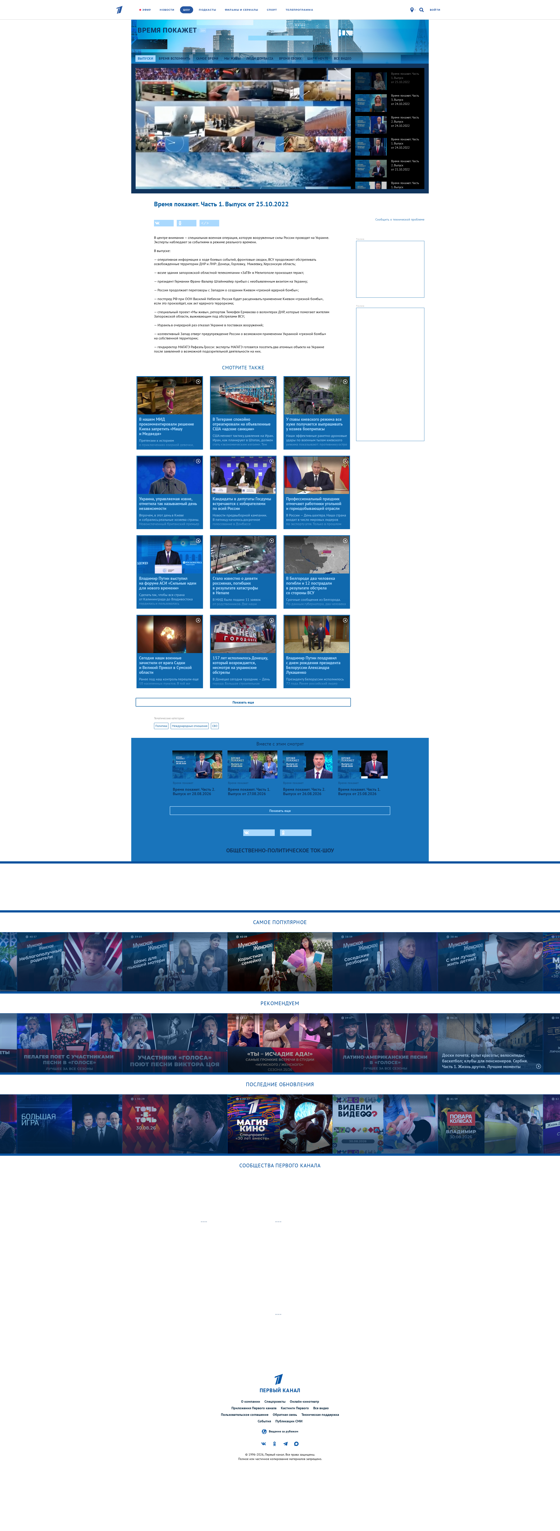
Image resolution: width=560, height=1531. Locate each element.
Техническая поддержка (320, 1414)
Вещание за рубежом (283, 1431)
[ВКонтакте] (164, 223)
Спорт (272, 9)
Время (167, 30)
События (264, 1421)
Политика (161, 726)
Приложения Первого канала (253, 1408)
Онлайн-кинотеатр (304, 1401)
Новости (167, 9)
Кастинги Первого (295, 1408)
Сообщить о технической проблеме (399, 219)
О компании (250, 1401)
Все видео (321, 1408)
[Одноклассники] (186, 223)
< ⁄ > (205, 223)
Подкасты (207, 9)
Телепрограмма (299, 9)
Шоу (186, 9)
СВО (214, 726)
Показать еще (243, 702)
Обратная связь (285, 1414)
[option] (387, 79)
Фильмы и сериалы (241, 9)
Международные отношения (189, 726)
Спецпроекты (274, 1401)
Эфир (146, 9)
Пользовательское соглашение (244, 1414)
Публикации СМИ (289, 1421)
